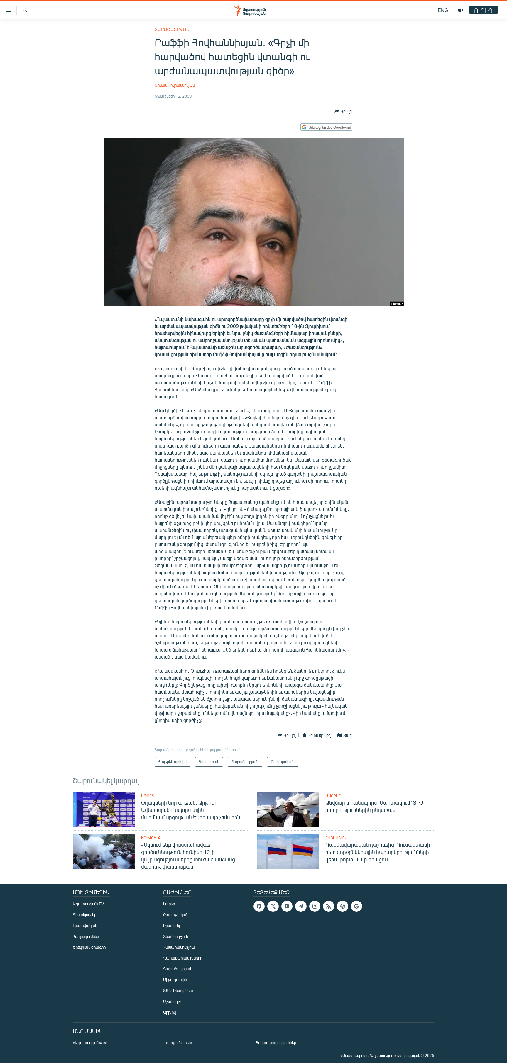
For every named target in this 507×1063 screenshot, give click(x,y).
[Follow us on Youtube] (287, 906)
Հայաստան (335, 838)
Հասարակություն (179, 947)
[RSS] (328, 906)
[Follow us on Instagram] (314, 906)
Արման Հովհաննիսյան (175, 85)
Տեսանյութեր (84, 914)
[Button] (343, 111)
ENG (443, 10)
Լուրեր (169, 903)
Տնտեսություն (175, 936)
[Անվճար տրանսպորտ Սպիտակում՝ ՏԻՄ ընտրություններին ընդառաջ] (288, 809)
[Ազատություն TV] (460, 10)
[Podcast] (342, 906)
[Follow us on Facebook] (259, 906)
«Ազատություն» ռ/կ (90, 1042)
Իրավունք (151, 838)
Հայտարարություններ (276, 1042)
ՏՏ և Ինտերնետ (178, 990)
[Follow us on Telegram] (300, 906)
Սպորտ (147, 795)
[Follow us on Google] (356, 906)
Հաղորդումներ (86, 936)
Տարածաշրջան (172, 29)
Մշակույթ (171, 1001)
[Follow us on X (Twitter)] (272, 906)
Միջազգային (175, 979)
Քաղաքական (175, 914)
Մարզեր (333, 795)
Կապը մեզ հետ (178, 1042)
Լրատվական (85, 925)
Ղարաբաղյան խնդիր (182, 957)
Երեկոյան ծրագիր (89, 947)
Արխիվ (169, 1012)
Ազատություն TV (88, 903)
